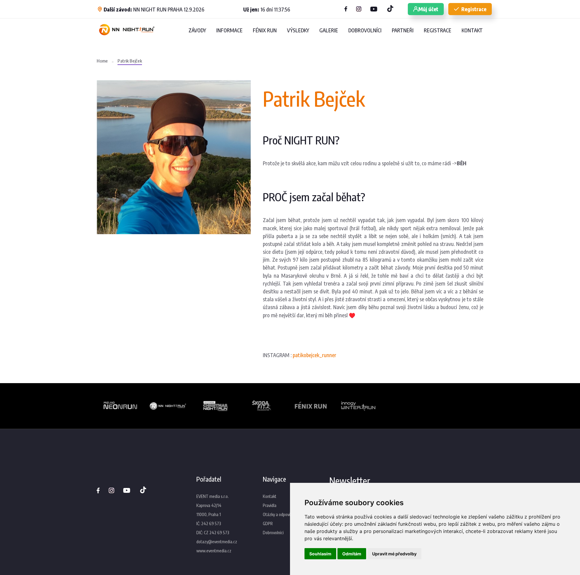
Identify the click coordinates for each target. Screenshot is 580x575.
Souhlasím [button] (320, 553)
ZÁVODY (197, 30)
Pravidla (269, 505)
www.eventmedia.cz (213, 550)
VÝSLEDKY (298, 30)
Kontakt (269, 496)
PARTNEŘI (403, 30)
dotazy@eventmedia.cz (216, 541)
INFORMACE (229, 30)
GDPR (268, 523)
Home (102, 60)
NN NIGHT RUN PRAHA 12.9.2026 (154, 9)
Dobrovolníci (273, 532)
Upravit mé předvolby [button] (394, 553)
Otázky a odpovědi (278, 514)
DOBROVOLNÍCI (365, 30)
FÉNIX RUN (265, 30)
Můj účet (428, 9)
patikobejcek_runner (314, 355)
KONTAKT (472, 30)
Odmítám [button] (351, 553)
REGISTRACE (437, 30)
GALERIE (328, 30)
